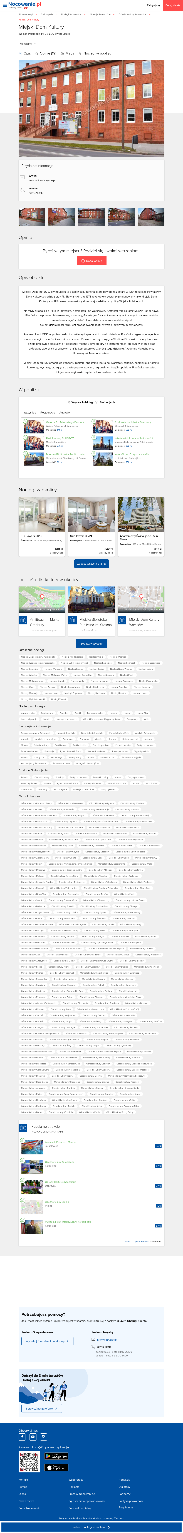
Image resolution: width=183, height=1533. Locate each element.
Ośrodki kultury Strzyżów (33, 984)
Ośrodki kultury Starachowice (94, 972)
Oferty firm (39, 757)
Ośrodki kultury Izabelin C (68, 1069)
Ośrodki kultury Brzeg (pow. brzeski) (66, 1093)
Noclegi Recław (47, 687)
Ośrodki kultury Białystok (33, 906)
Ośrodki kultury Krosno (122, 978)
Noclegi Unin (27, 687)
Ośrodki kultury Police (31, 1093)
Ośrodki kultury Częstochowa (35, 912)
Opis (27, 53)
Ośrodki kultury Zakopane (70, 827)
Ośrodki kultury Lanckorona (34, 821)
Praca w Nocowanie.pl (82, 1494)
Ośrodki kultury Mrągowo (33, 869)
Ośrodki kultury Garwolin (98, 1063)
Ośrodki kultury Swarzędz (127, 972)
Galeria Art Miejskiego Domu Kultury (69, 422)
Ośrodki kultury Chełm (32, 809)
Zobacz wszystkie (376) (91, 563)
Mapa (69, 53)
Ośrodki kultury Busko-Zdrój (126, 912)
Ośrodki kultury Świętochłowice (64, 1039)
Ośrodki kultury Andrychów (34, 960)
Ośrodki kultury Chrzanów (63, 984)
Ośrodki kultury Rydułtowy (118, 1045)
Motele (46, 719)
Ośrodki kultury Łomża (57, 954)
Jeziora (112, 739)
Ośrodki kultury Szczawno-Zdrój (124, 1106)
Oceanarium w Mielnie (57, 1202)
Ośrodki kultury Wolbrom (128, 1057)
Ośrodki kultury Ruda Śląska (34, 1081)
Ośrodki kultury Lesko (31, 966)
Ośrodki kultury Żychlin (64, 1106)
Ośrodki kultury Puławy (146, 857)
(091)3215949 (36, 193)
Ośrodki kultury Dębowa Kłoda (124, 1087)
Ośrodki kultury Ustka (99, 827)
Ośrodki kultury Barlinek (94, 1015)
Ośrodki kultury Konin (89, 1112)
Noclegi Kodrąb (57, 681)
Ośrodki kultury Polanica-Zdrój (63, 839)
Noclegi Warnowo (53, 668)
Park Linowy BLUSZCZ (60, 438)
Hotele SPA (142, 713)
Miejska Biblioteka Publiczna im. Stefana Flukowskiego (80, 454)
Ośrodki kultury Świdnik (63, 1087)
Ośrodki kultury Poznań (32, 972)
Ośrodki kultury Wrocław (96, 875)
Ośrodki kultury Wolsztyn (33, 1045)
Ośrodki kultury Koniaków (127, 1039)
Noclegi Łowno (140, 693)
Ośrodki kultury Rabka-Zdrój (96, 1057)
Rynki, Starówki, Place (70, 751)
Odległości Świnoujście (87, 763)
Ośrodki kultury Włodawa (132, 803)
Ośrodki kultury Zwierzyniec (63, 888)
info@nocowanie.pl (107, 1339)
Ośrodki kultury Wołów (124, 1100)
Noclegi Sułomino (29, 668)
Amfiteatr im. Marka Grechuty (133, 422)
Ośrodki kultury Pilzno (59, 966)
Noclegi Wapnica (118, 656)
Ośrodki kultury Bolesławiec (68, 948)
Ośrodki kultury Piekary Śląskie (108, 1033)
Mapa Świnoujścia (66, 733)
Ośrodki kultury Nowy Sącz (138, 888)
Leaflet (29, 609)
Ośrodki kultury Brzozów (132, 960)
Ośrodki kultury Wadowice (148, 954)
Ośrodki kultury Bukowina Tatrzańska (38, 815)
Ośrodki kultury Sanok (31, 900)
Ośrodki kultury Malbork (32, 875)
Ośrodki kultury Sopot (31, 833)
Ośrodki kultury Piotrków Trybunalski (100, 888)
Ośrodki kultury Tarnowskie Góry (67, 990)
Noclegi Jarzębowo (70, 687)
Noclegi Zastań (58, 699)
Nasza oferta (26, 1501)
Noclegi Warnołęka (148, 681)
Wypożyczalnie (141, 751)
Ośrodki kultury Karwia (103, 924)
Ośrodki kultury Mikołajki (100, 869)
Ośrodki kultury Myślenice (130, 839)
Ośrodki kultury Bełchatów (61, 809)
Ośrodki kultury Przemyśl (62, 972)
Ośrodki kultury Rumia (145, 936)
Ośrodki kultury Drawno (97, 1081)
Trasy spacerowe (120, 751)
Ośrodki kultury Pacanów (127, 1081)
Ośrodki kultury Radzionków (142, 1033)
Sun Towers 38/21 (81, 536)
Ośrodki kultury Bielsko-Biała (94, 906)
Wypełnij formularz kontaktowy (45, 1341)
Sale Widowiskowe (96, 751)
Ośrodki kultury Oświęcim (33, 845)
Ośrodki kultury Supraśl (32, 1015)
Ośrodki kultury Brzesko (136, 1003)
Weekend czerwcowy (103, 1518)
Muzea (24, 745)
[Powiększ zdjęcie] (32, 217)
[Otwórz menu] (5, 5)
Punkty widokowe (29, 751)
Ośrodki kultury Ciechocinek (138, 821)
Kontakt (23, 1480)
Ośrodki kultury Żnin (31, 954)
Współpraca (76, 1480)
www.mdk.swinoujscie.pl (42, 180)
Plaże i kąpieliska (101, 745)
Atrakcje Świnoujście (145, 733)
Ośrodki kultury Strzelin (70, 1051)
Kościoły (148, 739)
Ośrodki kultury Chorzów (91, 997)
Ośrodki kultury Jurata (65, 857)
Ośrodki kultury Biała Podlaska (137, 881)
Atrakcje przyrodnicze (45, 739)
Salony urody (75, 757)
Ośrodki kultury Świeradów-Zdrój (37, 1051)
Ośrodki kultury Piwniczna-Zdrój (36, 827)
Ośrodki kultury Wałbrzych (126, 875)
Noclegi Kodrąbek (126, 662)
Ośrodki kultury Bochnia (127, 809)
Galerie (98, 739)
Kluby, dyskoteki (130, 739)
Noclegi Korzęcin (142, 687)
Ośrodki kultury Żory (61, 1045)
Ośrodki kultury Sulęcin (92, 1087)
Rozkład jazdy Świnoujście (33, 763)
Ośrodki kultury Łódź (119, 857)
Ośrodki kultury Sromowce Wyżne (97, 960)
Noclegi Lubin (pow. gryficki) (74, 662)
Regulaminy (126, 1507)
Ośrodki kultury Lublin (31, 863)
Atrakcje (25, 739)
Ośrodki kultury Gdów (64, 960)
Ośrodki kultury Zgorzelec (123, 984)
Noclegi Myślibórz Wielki (33, 699)
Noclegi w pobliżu (97, 53)
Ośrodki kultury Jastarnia (131, 869)
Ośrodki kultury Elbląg (130, 924)
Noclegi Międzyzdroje (72, 656)
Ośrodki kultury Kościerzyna (111, 863)
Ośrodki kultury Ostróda (123, 1015)
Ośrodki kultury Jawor (130, 1093)
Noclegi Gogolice (119, 687)
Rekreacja (49, 751)
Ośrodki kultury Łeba (92, 857)
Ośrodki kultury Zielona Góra (35, 857)
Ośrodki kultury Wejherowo (63, 1015)
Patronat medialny (80, 1508)
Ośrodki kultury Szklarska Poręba (37, 881)
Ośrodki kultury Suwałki (62, 906)
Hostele (113, 713)
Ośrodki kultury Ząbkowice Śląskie (104, 1051)
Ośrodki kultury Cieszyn (126, 906)
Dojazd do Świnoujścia (92, 733)
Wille (146, 719)
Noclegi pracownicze (67, 719)
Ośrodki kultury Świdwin (126, 1027)
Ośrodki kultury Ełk (120, 936)
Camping (64, 713)
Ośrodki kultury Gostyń (91, 1075)
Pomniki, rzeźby (123, 745)
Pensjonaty (132, 719)
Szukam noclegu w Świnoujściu (36, 733)
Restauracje (56, 757)
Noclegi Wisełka (29, 674)
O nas (22, 1494)
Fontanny (84, 739)
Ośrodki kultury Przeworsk (146, 966)
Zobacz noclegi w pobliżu (89, 1527)
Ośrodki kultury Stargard (32, 1027)
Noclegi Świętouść (95, 687)
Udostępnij (26, 43)
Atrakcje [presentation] (64, 412)
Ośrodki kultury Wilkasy (90, 1021)
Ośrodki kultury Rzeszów (115, 833)
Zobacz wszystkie (92, 643)
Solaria (91, 757)
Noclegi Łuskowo (96, 693)
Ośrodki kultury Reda (58, 833)
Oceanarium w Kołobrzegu (60, 1162)
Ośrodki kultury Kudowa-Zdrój (135, 815)
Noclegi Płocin (127, 674)
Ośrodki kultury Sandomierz (62, 918)
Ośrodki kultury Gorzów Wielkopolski (100, 821)
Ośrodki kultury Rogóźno (101, 1093)
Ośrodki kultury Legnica (65, 821)
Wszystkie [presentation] (30, 412)
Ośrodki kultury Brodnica (107, 1003)
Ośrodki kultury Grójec (88, 1045)
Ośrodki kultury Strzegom (120, 1021)
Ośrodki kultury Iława (61, 1009)
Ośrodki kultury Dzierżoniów (34, 948)
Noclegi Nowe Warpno (121, 668)
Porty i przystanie (145, 745)
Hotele (127, 713)
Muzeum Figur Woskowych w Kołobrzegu (68, 1222)
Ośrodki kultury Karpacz (74, 815)
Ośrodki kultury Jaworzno (33, 1087)
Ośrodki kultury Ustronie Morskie (37, 924)
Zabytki (24, 757)
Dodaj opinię (94, 261)
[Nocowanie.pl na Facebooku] (22, 1437)
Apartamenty (47, 713)
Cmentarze (68, 739)
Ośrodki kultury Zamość (32, 888)
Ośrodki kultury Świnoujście (72, 924)
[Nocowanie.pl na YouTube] (32, 1437)
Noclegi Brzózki (118, 693)
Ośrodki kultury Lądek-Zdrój (98, 839)
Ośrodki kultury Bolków (101, 990)
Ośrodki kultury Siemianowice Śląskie (106, 948)
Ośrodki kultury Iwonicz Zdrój (64, 930)
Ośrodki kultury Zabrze (65, 978)
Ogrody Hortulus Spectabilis (60, 1182)
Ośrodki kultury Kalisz (91, 1106)
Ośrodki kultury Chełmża (139, 1051)
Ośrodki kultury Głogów (62, 936)
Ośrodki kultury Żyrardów (33, 997)
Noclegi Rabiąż (97, 668)
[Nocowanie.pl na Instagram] (43, 1437)
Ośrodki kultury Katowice (33, 936)
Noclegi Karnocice (103, 662)
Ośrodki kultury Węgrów (98, 1069)
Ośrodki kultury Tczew (62, 1075)
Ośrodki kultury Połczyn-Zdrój (124, 1009)
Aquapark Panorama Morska (60, 1142)
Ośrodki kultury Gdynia (68, 851)
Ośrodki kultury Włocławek (104, 881)
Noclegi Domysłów (83, 674)
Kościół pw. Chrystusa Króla (132, 454)
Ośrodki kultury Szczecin (97, 851)
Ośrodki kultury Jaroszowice (66, 1063)
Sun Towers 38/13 (31, 536)
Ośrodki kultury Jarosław (88, 966)
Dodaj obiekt (172, 5)
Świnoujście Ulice (61, 763)
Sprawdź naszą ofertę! (39, 1408)
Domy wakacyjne (95, 713)
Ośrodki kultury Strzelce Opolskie (133, 1069)
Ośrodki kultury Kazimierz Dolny (36, 803)
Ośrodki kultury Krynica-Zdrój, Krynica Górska (70, 863)
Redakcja (124, 1480)
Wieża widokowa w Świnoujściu (134, 438)
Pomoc (23, 1487)
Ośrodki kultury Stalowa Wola (63, 900)
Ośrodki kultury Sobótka (150, 1021)
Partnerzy (124, 1494)
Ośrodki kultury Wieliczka (33, 942)
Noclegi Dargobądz (151, 662)
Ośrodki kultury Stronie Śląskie (130, 851)
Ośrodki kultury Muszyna (92, 936)
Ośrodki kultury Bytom (62, 997)
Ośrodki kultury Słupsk (62, 1021)
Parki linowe (61, 745)
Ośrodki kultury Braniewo (33, 1075)
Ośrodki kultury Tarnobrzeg (96, 900)
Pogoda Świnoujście (119, 733)
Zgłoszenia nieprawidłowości (87, 1501)
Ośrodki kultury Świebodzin (34, 978)
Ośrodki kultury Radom (86, 833)
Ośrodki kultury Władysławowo (36, 851)
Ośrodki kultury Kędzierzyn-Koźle (97, 942)
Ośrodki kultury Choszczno (67, 1081)
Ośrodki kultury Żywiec (96, 912)
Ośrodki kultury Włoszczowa (63, 1057)
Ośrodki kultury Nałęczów (101, 803)
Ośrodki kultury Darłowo (123, 918)
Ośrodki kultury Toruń (62, 845)
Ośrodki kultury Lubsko (32, 1057)
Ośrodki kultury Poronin (144, 833)
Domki (78, 713)
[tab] (29, 412)
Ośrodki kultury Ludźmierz (64, 1100)
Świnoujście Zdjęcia (131, 757)
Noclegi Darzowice (124, 681)
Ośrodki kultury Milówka (32, 1009)
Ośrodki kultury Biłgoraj (97, 1039)
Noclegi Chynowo (73, 693)
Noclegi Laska (51, 693)
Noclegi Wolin (78, 681)
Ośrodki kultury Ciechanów (75, 1003)
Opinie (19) (47, 53)
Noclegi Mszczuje (29, 693)
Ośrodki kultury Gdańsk (127, 827)
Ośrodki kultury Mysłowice (33, 1106)
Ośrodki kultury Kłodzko (141, 948)
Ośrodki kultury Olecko (76, 1033)
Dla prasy (124, 1487)
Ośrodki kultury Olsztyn (32, 930)
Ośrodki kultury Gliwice (67, 912)
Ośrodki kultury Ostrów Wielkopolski (38, 1003)
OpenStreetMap (43, 609)
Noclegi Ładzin (146, 668)
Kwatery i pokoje (29, 719)
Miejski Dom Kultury (41, 27)
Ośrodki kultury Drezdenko (88, 954)
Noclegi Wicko (96, 656)
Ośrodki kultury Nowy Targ (33, 894)
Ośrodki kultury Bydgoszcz (72, 881)
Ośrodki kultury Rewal (95, 930)
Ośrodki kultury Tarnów (97, 894)
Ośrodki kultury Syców (32, 1039)
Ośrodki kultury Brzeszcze (33, 1063)
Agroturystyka (27, 713)
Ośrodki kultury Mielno (32, 839)
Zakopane (119, 1518)
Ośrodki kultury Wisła (142, 863)
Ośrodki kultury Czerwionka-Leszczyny (126, 1075)
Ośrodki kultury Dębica (117, 966)
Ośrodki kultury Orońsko (95, 1100)
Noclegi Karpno (75, 668)
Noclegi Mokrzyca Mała (32, 681)
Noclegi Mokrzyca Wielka (55, 674)
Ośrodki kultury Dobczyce (63, 1027)
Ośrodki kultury (41, 745)
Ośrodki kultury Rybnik (93, 984)
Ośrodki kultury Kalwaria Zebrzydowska (40, 1033)
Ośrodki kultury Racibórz (32, 1021)
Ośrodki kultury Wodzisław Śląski (125, 997)
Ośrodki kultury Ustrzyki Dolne (130, 900)
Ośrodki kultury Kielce (31, 918)
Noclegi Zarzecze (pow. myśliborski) (38, 656)
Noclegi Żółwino (106, 674)
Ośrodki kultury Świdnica (93, 918)
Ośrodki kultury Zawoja (118, 954)
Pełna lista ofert (107, 757)
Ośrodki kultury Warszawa (70, 803)
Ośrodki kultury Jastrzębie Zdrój (67, 869)
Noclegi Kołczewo (99, 681)
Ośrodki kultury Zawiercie (33, 990)
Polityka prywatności (131, 1501)
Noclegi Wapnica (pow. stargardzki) (38, 662)
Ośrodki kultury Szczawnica (66, 894)
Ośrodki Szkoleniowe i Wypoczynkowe (101, 719)
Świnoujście (62, 34)
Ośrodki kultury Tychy (130, 942)
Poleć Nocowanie (29, 1508)
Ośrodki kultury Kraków (103, 815)
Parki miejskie (79, 745)
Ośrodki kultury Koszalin (63, 942)
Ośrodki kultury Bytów (149, 845)
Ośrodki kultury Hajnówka (33, 1100)
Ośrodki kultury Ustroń (121, 845)
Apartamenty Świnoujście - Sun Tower (139, 537)
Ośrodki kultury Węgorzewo (90, 1009)
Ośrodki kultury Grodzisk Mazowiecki (134, 1063)
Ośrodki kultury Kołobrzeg (91, 845)
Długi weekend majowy (70, 1518)
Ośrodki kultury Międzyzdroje (95, 809)
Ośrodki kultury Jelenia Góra (64, 875)
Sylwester (87, 1518)
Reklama (74, 1487)
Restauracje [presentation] (47, 412)
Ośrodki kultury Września (61, 1112)
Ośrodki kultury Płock (124, 894)
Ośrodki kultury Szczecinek (95, 1027)
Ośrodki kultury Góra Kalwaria (35, 1069)
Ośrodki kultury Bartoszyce (125, 930)
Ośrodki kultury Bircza (31, 1112)
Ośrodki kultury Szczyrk (93, 978)
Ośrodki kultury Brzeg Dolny (119, 1112)
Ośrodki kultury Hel (127, 990)
